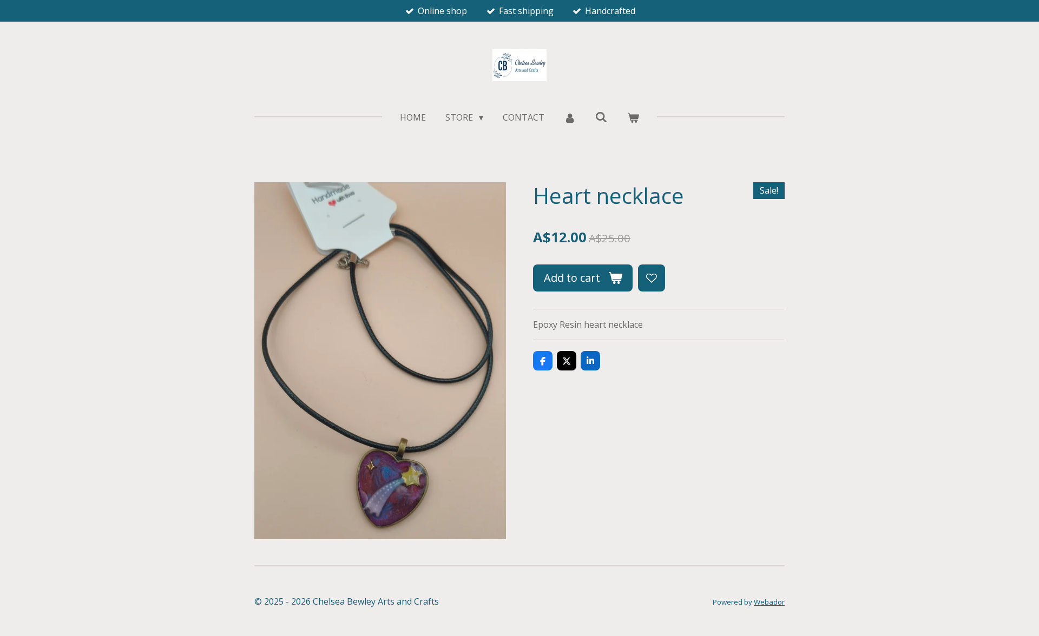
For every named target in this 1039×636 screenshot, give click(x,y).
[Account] (570, 117)
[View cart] (633, 117)
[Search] (601, 116)
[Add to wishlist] (651, 278)
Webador (769, 602)
